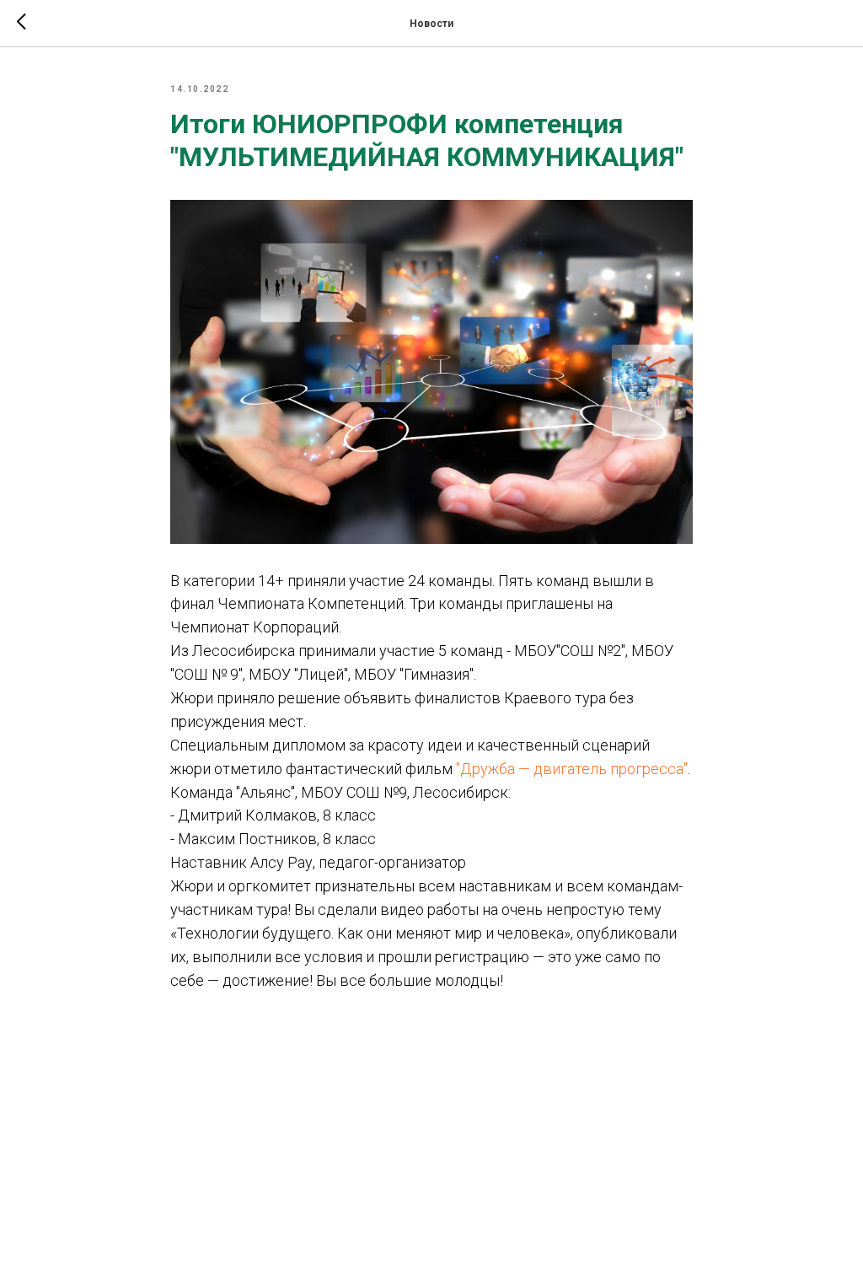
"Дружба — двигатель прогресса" (570, 769)
